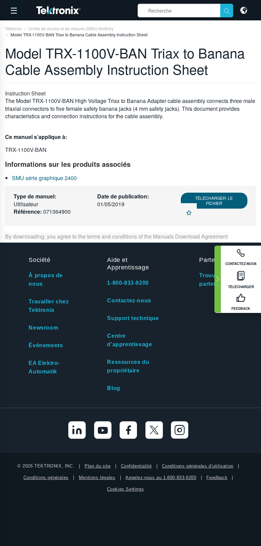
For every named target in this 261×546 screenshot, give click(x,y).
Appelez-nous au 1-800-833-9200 (160, 477)
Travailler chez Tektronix (49, 306)
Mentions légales (97, 477)
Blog (113, 388)
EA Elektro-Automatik (44, 367)
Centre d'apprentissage (129, 340)
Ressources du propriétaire (128, 366)
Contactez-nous (129, 300)
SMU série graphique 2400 (44, 178)
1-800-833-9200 (128, 283)
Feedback (216, 477)
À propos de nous (46, 279)
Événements (46, 345)
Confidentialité (136, 466)
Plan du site (97, 466)
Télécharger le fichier (214, 200)
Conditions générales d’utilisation (197, 466)
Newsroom (43, 328)
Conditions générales (46, 477)
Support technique (133, 318)
